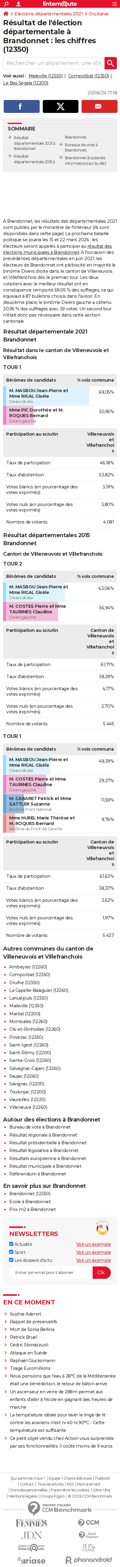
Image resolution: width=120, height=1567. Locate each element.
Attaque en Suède (28, 1353)
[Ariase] (31, 1560)
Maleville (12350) (46, 76)
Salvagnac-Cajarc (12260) (34, 1068)
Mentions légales (23, 1496)
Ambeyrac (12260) (28, 967)
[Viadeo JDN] (88, 1548)
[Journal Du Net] (31, 1535)
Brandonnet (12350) (29, 1193)
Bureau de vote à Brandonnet (40, 1127)
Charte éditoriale (78, 1478)
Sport (19, 1252)
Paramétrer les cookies (70, 1490)
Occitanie (99, 14)
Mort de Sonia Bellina (32, 1329)
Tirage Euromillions (30, 1368)
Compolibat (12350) (88, 76)
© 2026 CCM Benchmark (90, 1496)
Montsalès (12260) (28, 1021)
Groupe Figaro (52, 1496)
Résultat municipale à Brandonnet (45, 1166)
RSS (70, 1484)
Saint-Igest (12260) (28, 1045)
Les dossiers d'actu (32, 1260)
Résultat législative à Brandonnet (43, 1150)
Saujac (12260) (23, 1076)
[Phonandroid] (88, 1560)
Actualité (22, 1244)
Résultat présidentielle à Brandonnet (47, 1143)
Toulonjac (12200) (27, 1092)
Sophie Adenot (25, 1314)
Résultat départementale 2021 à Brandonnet (34, 143)
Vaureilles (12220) (27, 1099)
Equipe (54, 1478)
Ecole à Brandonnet (29, 1201)
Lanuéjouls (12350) (28, 998)
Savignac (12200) (26, 1084)
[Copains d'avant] (31, 1548)
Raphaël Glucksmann (32, 1360)
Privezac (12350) (26, 1037)
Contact (27, 1484)
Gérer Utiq (101, 1490)
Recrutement (89, 1484)
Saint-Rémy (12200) (30, 1052)
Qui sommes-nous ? (27, 1478)
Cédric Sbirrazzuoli (29, 1345)
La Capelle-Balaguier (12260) (38, 990)
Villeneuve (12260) (28, 1107)
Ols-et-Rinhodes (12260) (34, 1029)
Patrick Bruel (23, 1337)
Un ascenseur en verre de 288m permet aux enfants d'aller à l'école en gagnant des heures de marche (61, 1399)
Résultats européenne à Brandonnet (47, 1158)
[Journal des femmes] (31, 1523)
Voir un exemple (93, 1244)
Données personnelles (28, 1490)
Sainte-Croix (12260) (30, 1060)
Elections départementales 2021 (48, 14)
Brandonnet (75, 157)
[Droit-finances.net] (88, 1535)
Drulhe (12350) (24, 982)
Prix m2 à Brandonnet (32, 1209)
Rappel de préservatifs (33, 1321)
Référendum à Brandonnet (37, 1174)
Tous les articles (50, 1484)
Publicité (102, 1478)
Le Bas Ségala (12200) (25, 83)
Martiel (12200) (24, 1014)
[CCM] (88, 1523)
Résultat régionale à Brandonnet (43, 1135)
